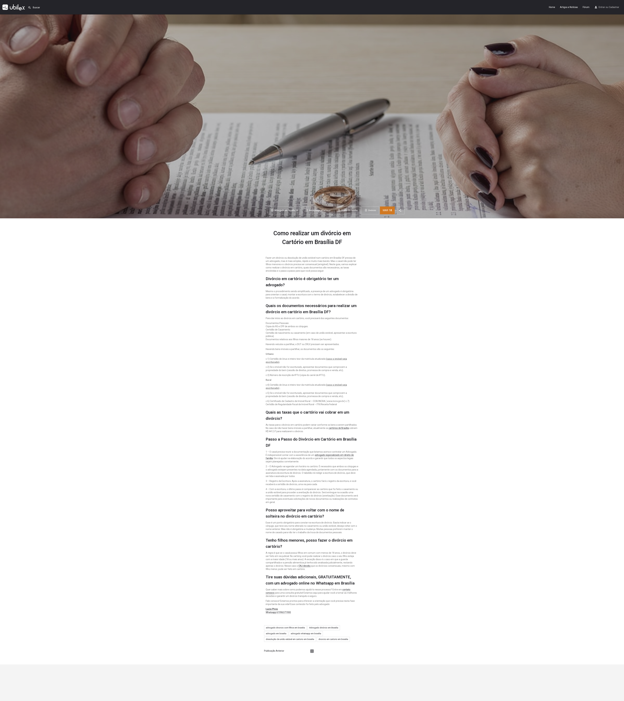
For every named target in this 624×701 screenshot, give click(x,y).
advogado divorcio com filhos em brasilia (285, 627)
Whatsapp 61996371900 (278, 612)
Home (552, 7)
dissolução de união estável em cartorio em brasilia (290, 639)
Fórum (586, 7)
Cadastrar (614, 7)
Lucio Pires (272, 609)
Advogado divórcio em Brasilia (323, 627)
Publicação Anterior (274, 651)
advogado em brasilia (276, 633)
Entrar (602, 7)
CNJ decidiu (305, 566)
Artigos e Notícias (569, 7)
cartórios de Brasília (339, 428)
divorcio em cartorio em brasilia (333, 639)
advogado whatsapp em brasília (306, 633)
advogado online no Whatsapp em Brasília (318, 583)
